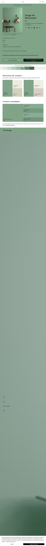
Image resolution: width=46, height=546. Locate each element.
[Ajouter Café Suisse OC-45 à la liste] (20, 82)
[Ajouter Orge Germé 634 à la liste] (41, 115)
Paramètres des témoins (11, 541)
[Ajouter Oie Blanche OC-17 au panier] (38, 82)
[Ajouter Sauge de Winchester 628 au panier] (7, 82)
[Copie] (26, 27)
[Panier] (43, 1)
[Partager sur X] (39, 27)
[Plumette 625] (9, 68)
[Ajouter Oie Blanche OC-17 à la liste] (41, 82)
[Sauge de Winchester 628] (23, 68)
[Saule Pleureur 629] (27, 68)
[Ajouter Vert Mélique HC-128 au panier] (38, 110)
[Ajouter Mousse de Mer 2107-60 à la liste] (41, 90)
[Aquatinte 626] (14, 68)
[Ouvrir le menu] (3, 1)
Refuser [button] (12, 544)
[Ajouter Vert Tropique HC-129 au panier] (38, 106)
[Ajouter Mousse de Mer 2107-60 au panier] (38, 90)
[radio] (4, 397)
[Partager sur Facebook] (29, 27)
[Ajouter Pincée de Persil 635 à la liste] (41, 119)
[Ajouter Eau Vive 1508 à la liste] (20, 90)
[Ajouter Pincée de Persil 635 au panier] (38, 119)
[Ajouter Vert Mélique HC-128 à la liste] (41, 110)
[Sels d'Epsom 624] (5, 68)
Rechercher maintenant (10, 125)
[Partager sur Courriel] (31, 27)
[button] (40, 1)
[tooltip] (5, 40)
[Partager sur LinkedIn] (34, 27)
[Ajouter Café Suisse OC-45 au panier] (17, 82)
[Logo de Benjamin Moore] (23, 1)
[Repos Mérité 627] (18, 68)
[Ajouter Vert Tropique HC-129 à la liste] (41, 106)
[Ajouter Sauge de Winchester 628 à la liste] (10, 82)
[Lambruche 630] (32, 68)
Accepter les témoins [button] (34, 544)
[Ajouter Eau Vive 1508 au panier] (17, 90)
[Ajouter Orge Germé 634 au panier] (38, 115)
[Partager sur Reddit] (37, 27)
